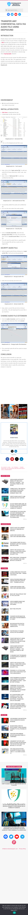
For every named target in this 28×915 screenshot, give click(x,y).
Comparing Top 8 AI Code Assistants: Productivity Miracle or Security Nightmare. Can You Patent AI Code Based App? (18, 688)
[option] (5, 411)
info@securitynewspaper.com (10, 848)
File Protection (10, 468)
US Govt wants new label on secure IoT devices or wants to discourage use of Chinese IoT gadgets (14, 806)
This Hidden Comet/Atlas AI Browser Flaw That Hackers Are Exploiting (18, 544)
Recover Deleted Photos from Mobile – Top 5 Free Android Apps (17, 625)
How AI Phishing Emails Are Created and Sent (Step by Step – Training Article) (18, 581)
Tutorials (16, 467)
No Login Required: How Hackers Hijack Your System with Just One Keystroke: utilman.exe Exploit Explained (17, 697)
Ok (14, 912)
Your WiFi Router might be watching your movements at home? (18, 618)
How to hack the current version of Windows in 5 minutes (17, 529)
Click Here (4, 112)
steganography (7, 53)
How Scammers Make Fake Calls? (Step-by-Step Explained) (17, 603)
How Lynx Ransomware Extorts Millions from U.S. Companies (18, 735)
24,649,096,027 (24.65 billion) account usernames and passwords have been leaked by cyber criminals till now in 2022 (18, 514)
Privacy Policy (22, 848)
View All (25, 519)
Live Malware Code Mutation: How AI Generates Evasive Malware (18, 720)
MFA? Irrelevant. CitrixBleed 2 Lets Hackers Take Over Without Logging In (18, 559)
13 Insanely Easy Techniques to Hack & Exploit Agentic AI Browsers (18, 657)
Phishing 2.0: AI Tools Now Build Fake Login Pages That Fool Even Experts (18, 672)
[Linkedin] (15, 451)
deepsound (3, 468)
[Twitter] (12, 451)
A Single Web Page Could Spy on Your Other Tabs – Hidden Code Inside (18, 573)
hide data (16, 468)
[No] (26, 909)
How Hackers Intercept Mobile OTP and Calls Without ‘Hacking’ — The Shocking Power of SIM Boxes (17, 482)
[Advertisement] (14, 82)
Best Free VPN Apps (15, 608)
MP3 (3, 42)
